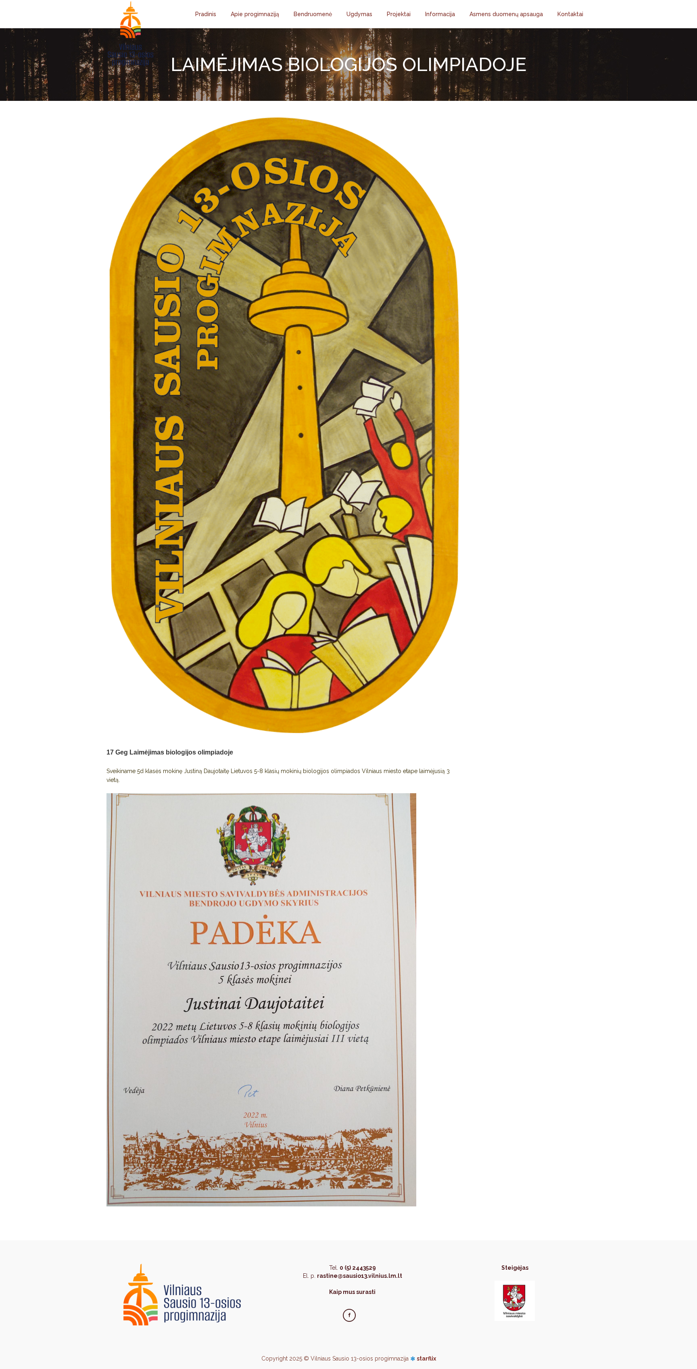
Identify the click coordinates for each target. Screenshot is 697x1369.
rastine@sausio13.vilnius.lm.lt (359, 1276)
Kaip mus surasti (352, 1292)
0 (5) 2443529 (358, 1267)
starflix (426, 1358)
